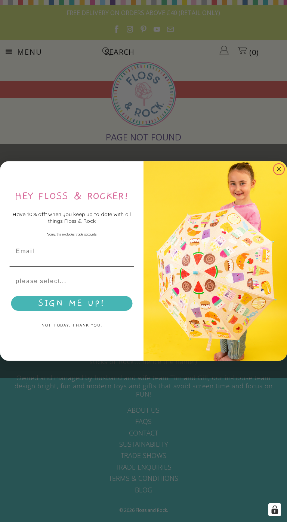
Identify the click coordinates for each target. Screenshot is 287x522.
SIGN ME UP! (71, 303)
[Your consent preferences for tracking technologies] (274, 509)
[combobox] (69, 281)
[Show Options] (127, 281)
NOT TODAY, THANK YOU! (71, 325)
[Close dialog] (279, 169)
